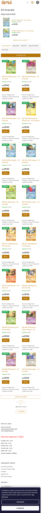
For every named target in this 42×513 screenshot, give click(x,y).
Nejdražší (23, 46)
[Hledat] (27, 2)
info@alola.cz (8, 486)
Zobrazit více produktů (20, 40)
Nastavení (20, 502)
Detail (6, 89)
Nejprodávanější (33, 46)
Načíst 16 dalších (21, 397)
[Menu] (38, 2)
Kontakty (3, 472)
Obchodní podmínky (7, 467)
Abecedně (5, 50)
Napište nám (4, 474)
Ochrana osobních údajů (8, 469)
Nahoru (22, 411)
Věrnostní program (6, 477)
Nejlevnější (16, 46)
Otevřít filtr (21, 55)
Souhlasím (20, 508)
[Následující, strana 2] (21, 402)
